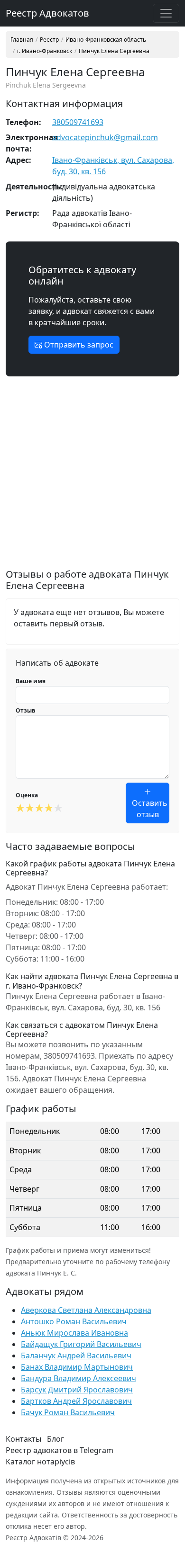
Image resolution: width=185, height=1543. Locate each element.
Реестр (49, 39)
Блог (55, 1439)
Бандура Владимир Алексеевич (78, 1378)
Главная (21, 39)
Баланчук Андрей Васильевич (76, 1355)
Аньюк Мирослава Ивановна (74, 1333)
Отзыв (26, 710)
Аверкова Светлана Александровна (86, 1310)
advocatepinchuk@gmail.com (105, 137)
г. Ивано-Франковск (44, 51)
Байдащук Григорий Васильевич (81, 1344)
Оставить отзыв (149, 809)
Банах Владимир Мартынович (77, 1367)
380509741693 (77, 122)
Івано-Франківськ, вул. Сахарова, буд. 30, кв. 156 (113, 166)
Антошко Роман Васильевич (74, 1321)
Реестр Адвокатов (47, 13)
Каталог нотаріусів (40, 1461)
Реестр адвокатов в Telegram (59, 1450)
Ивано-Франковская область (105, 39)
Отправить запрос (77, 344)
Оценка (27, 795)
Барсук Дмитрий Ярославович (77, 1389)
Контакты (23, 1439)
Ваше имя (31, 681)
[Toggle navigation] (166, 13)
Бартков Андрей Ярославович (76, 1401)
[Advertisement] (92, 476)
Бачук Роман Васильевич (68, 1412)
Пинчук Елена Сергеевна (114, 51)
